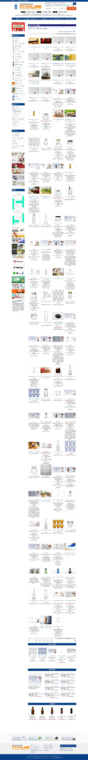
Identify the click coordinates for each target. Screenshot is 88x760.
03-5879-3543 (67, 750)
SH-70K (34, 249)
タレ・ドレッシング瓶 (19, 51)
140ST (57, 5)
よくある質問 (44, 18)
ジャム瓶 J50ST (58, 475)
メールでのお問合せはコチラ (69, 745)
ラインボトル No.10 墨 (70, 577)
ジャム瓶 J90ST (70, 673)
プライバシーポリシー (49, 748)
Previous (29, 655)
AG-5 (71, 715)
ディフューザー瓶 (18, 91)
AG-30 (52, 715)
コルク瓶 (17, 59)
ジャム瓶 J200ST (54, 673)
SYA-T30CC (46, 345)
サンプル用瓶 (17, 70)
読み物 (16, 96)
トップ (33, 745)
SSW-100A (58, 552)
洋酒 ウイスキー (18, 83)
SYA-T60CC (58, 421)
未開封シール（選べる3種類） (18, 118)
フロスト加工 (15, 143)
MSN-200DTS (34, 301)
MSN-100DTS (46, 119)
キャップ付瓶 (17, 72)
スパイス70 (46, 552)
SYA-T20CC (58, 249)
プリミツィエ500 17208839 (34, 322)
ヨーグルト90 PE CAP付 (33, 686)
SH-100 (34, 421)
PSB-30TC (70, 148)
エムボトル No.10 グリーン (46, 577)
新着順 (74, 31)
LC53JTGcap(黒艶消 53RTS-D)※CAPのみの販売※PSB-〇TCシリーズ (58, 324)
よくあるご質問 (15, 135)
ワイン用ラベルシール (16, 113)
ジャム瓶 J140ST (70, 686)
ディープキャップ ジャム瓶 (18, 85)
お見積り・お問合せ (70, 18)
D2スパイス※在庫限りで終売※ (46, 421)
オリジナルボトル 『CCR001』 (15, 122)
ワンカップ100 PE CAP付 (70, 249)
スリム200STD (34, 626)
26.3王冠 (33, 577)
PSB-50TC (58, 225)
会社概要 (33, 751)
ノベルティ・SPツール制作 (17, 138)
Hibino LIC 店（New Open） (46, 80)
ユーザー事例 (17, 98)
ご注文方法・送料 (56, 18)
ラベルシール (17, 77)
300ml (73, 5)
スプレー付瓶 (17, 67)
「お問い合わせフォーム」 (48, 14)
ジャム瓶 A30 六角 (70, 322)
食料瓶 (16, 41)
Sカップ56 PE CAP (71, 421)
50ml (60, 5)
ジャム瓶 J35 (70, 398)
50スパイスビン (34, 345)
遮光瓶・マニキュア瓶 (19, 62)
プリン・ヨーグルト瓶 (19, 43)
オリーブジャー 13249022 (46, 225)
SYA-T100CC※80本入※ (70, 475)
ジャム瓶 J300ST (70, 679)
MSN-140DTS (58, 196)
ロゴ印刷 (14, 140)
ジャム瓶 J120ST (54, 679)
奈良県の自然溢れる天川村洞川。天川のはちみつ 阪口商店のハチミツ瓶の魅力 (70, 65)
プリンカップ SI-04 (58, 398)
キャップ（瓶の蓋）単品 (17, 75)
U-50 (58, 97)
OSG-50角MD (47, 451)
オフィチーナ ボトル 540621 (34, 225)
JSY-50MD (35, 529)
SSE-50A (70, 345)
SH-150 (34, 552)
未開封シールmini (15, 107)
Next (75, 655)
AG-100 (32, 715)
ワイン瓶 (17, 48)
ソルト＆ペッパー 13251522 (46, 148)
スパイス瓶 (17, 54)
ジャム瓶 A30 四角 (33, 172)
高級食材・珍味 (18, 88)
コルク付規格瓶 (18, 56)
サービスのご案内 (15, 133)
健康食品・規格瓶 (18, 64)
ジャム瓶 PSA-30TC (58, 148)
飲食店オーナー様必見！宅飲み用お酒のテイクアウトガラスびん (46, 628)
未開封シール (68, 5)
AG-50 (42, 715)
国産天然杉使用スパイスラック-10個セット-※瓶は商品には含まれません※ (34, 198)
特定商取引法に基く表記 (37, 750)
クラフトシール (15, 116)
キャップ (63, 5)
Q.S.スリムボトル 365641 (70, 301)
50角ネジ (46, 172)
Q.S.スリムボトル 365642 (46, 398)
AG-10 (62, 715)
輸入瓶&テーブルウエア (20, 93)
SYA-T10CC (58, 172)
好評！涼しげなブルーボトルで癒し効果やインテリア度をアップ (70, 554)
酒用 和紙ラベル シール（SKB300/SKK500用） (17, 110)
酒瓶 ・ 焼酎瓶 (18, 46)
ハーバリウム (15, 125)
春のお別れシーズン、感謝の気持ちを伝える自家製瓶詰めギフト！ (34, 453)
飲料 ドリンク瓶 (18, 80)
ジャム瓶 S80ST (54, 686)
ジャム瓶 (17, 38)
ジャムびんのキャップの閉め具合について (18, 147)
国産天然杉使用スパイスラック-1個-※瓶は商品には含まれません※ (70, 121)
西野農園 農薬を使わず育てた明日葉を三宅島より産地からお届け (58, 65)
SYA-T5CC (70, 97)
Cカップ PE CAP (59, 345)
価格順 (70, 31)
